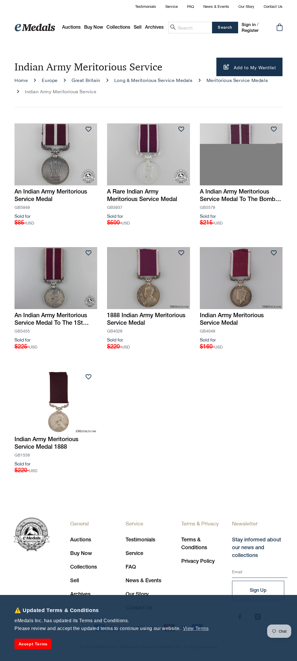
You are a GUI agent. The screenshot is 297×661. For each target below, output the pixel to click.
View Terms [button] (196, 628)
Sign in (249, 25)
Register (250, 31)
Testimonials (145, 6)
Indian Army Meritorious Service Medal (232, 319)
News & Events (216, 6)
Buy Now (81, 553)
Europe (50, 80)
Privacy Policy (198, 561)
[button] (93, 27)
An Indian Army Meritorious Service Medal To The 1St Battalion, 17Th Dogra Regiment (51, 320)
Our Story (246, 6)
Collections (83, 567)
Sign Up (258, 591)
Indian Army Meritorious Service (61, 91)
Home (21, 80)
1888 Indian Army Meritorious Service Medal (146, 319)
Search (225, 28)
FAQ (190, 6)
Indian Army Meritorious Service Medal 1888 (46, 443)
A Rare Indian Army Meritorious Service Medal (142, 195)
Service (171, 6)
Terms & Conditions (194, 544)
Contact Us (273, 6)
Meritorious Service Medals (237, 80)
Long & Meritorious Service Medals (153, 80)
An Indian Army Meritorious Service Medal (51, 195)
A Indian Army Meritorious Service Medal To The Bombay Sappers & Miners (240, 196)
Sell (74, 580)
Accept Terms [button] (33, 644)
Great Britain (86, 80)
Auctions (80, 540)
